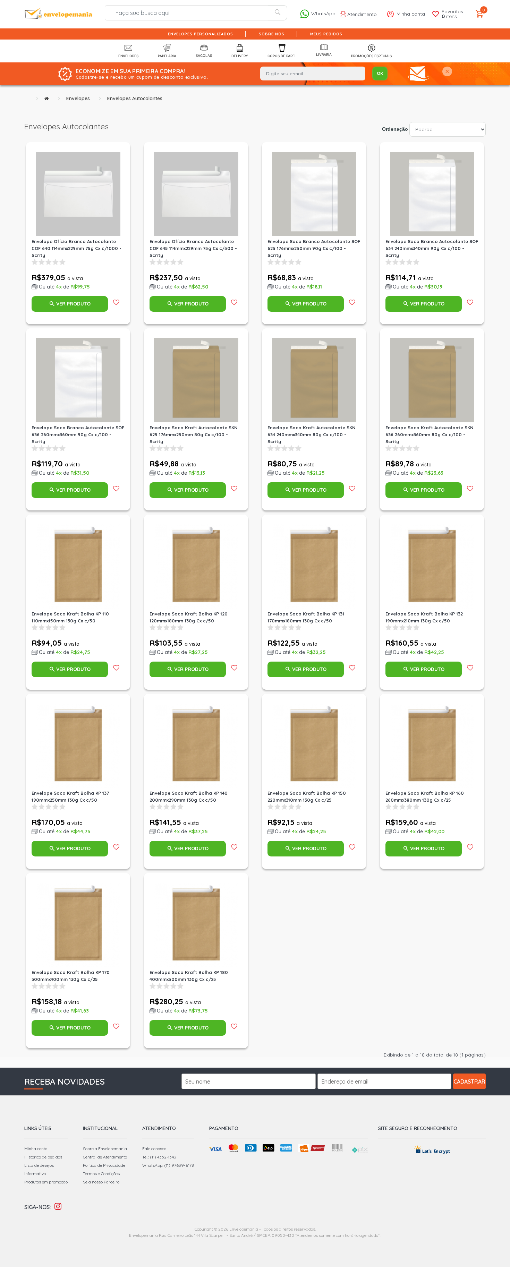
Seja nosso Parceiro (101, 1181)
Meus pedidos (326, 34)
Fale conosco (154, 1148)
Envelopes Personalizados (200, 34)
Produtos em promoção (46, 1181)
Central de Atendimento (105, 1157)
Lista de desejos (39, 1165)
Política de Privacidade (104, 1165)
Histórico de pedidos (43, 1157)
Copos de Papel (282, 56)
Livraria (324, 54)
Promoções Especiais (371, 56)
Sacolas (204, 55)
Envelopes (128, 56)
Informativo (35, 1173)
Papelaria (167, 56)
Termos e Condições (101, 1173)
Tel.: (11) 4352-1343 (159, 1157)
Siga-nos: (37, 1207)
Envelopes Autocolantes (134, 98)
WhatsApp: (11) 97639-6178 (168, 1165)
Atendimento (361, 14)
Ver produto (73, 304)
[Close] (447, 71)
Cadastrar (469, 1081)
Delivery (239, 56)
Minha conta (36, 1148)
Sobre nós (271, 34)
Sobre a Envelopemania (105, 1148)
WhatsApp (322, 13)
